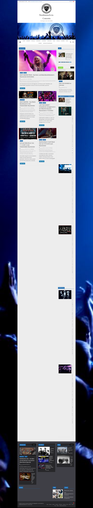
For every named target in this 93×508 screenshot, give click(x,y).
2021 (21, 150)
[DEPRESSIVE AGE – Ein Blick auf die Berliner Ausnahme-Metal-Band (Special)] (27, 451)
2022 (40, 114)
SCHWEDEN (46, 115)
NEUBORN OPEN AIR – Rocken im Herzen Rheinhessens (51, 458)
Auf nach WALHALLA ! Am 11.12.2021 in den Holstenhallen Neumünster (27, 145)
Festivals (33, 40)
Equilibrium (26, 150)
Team (67, 40)
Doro (35, 80)
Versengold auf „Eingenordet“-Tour (36, 1)
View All (72, 67)
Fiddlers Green (34, 150)
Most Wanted (53, 80)
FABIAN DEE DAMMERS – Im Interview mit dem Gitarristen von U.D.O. (72, 129)
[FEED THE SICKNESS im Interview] (66, 75)
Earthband (48, 149)
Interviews (38, 40)
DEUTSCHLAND (44, 114)
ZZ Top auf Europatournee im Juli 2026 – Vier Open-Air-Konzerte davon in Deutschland (72, 322)
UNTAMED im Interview (52, 449)
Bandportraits (22, 456)
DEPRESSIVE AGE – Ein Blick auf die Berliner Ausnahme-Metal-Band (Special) (27, 460)
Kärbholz (50, 80)
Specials (58, 40)
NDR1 (51, 150)
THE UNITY (31, 111)
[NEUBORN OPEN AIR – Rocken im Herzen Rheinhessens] (43, 459)
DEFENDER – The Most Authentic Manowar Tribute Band (33, 476)
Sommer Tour (53, 151)
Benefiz (25, 80)
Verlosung (49, 40)
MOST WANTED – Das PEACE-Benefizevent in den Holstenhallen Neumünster (28, 104)
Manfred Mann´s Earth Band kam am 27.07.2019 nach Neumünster (47, 143)
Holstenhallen (47, 80)
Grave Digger (43, 80)
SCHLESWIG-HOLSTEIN (48, 151)
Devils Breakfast (48, 114)
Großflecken (40, 150)
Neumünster (33, 110)
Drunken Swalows (38, 80)
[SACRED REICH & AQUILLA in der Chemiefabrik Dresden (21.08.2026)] (65, 229)
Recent (70, 96)
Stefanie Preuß (28, 149)
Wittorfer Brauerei (51, 115)
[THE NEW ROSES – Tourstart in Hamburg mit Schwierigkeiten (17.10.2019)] (62, 100)
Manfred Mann (47, 150)
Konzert (44, 150)
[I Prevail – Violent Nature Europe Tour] (63, 460)
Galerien (62, 40)
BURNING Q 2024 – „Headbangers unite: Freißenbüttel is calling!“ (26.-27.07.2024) (49, 467)
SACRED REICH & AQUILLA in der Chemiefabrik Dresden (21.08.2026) (72, 249)
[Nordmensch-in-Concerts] (20, 42)
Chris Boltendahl (28, 80)
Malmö (40, 115)
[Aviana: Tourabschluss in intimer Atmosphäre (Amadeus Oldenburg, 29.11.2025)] (65, 400)
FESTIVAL (34, 109)
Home (24, 40)
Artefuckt (22, 109)
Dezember (23, 150)
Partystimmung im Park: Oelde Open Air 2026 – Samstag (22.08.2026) (72, 188)
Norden (44, 151)
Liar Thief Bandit (53, 114)
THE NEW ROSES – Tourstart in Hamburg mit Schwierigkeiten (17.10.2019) (69, 100)
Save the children (27, 111)
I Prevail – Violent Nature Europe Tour (71, 459)
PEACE (24, 111)
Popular (62, 96)
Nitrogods (21, 111)
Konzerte (28, 40)
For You (51, 149)
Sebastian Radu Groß (27, 464)
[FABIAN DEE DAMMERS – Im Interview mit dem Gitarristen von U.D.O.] (65, 111)
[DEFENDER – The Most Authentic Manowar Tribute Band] (25, 478)
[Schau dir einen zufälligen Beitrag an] (73, 42)
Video (54, 40)
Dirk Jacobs (25, 79)
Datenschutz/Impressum (47, 43)
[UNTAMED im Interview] (44, 451)
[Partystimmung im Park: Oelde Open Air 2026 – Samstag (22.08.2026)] (65, 57)
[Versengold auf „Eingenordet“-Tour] (62, 450)
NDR (50, 150)
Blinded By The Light (44, 149)
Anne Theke (22, 80)
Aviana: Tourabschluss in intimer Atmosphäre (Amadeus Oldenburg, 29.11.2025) (72, 393)
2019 (40, 149)
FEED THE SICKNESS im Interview (65, 84)
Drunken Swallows (29, 109)
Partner (40, 43)
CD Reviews (44, 40)
